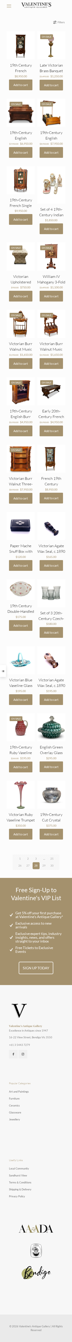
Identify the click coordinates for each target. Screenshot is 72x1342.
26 (20, 865)
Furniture (14, 1098)
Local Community (19, 1168)
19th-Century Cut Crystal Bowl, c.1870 (51, 820)
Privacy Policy (17, 1196)
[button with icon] (13, 1054)
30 (52, 865)
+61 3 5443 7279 (19, 1044)
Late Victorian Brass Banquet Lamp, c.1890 (51, 71)
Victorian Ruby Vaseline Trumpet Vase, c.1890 (21, 820)
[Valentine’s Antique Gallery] (36, 5)
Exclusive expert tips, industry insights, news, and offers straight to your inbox (38, 937)
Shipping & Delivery (20, 1189)
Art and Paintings (19, 1091)
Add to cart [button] (20, 85)
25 (52, 858)
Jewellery (14, 1119)
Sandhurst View (18, 1175)
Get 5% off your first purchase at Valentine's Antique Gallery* (39, 915)
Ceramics (14, 1105)
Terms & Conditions (20, 1182)
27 (28, 865)
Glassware (15, 1112)
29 (44, 865)
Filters (61, 22)
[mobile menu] (9, 6)
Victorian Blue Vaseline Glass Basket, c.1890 (21, 685)
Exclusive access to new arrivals (33, 925)
